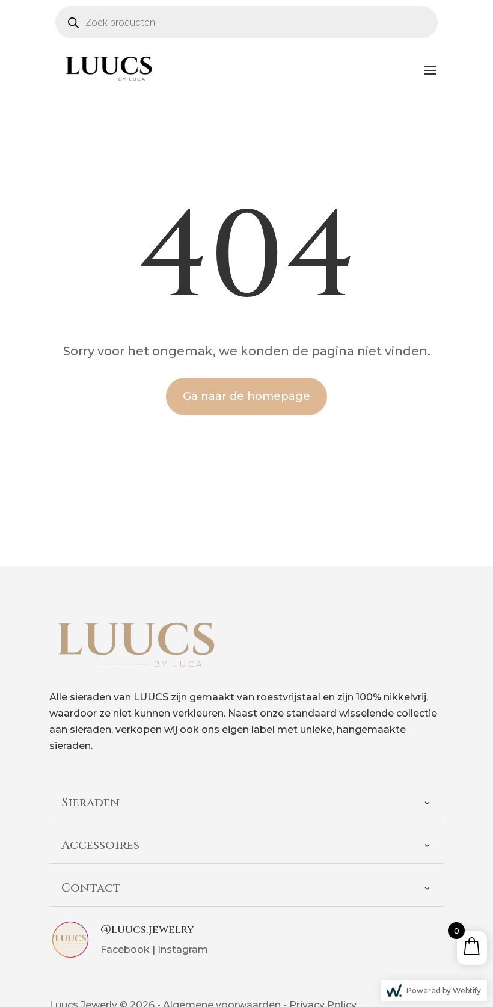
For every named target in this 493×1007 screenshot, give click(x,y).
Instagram (183, 949)
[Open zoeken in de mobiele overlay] (246, 22)
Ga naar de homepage (246, 396)
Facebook (125, 949)
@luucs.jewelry (147, 929)
